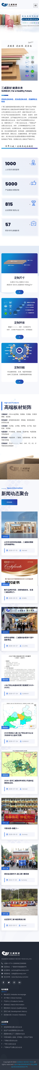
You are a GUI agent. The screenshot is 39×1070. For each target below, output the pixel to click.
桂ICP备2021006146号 (22, 1064)
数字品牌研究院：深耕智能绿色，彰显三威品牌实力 (18, 591)
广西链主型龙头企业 (10, 1040)
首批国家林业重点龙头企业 (13, 1027)
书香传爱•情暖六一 (11, 828)
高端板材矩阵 (18, 407)
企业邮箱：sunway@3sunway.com (16, 970)
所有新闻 (9, 502)
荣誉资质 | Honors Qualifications (15, 1008)
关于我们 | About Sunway (13, 998)
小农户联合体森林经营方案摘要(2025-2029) (19, 686)
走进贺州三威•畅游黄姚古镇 (15, 919)
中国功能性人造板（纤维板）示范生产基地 (18, 1037)
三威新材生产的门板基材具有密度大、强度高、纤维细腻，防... (18, 474)
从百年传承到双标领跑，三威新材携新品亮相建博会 (18, 543)
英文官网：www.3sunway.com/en (16, 977)
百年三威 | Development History (15, 1011)
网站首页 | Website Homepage (15, 994)
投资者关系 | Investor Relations (15, 1015)
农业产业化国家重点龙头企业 (13, 1030)
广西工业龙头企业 (10, 1044)
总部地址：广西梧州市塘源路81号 (15, 967)
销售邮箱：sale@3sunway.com (15, 973)
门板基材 (7, 470)
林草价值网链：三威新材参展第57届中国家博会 (19, 638)
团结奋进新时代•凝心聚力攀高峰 (16, 874)
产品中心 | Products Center (13, 1001)
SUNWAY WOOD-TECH (25, 1062)
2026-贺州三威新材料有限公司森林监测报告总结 (19, 781)
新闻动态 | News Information (14, 1005)
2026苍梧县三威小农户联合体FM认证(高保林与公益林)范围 (18, 734)
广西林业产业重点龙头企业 (13, 1047)
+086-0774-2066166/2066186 (15, 963)
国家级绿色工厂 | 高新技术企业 (14, 1034)
